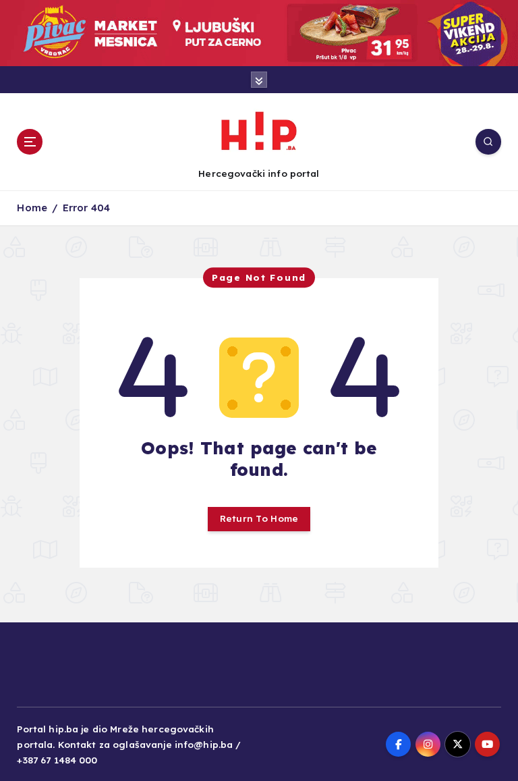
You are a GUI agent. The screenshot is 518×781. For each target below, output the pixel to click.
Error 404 (86, 207)
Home (32, 207)
